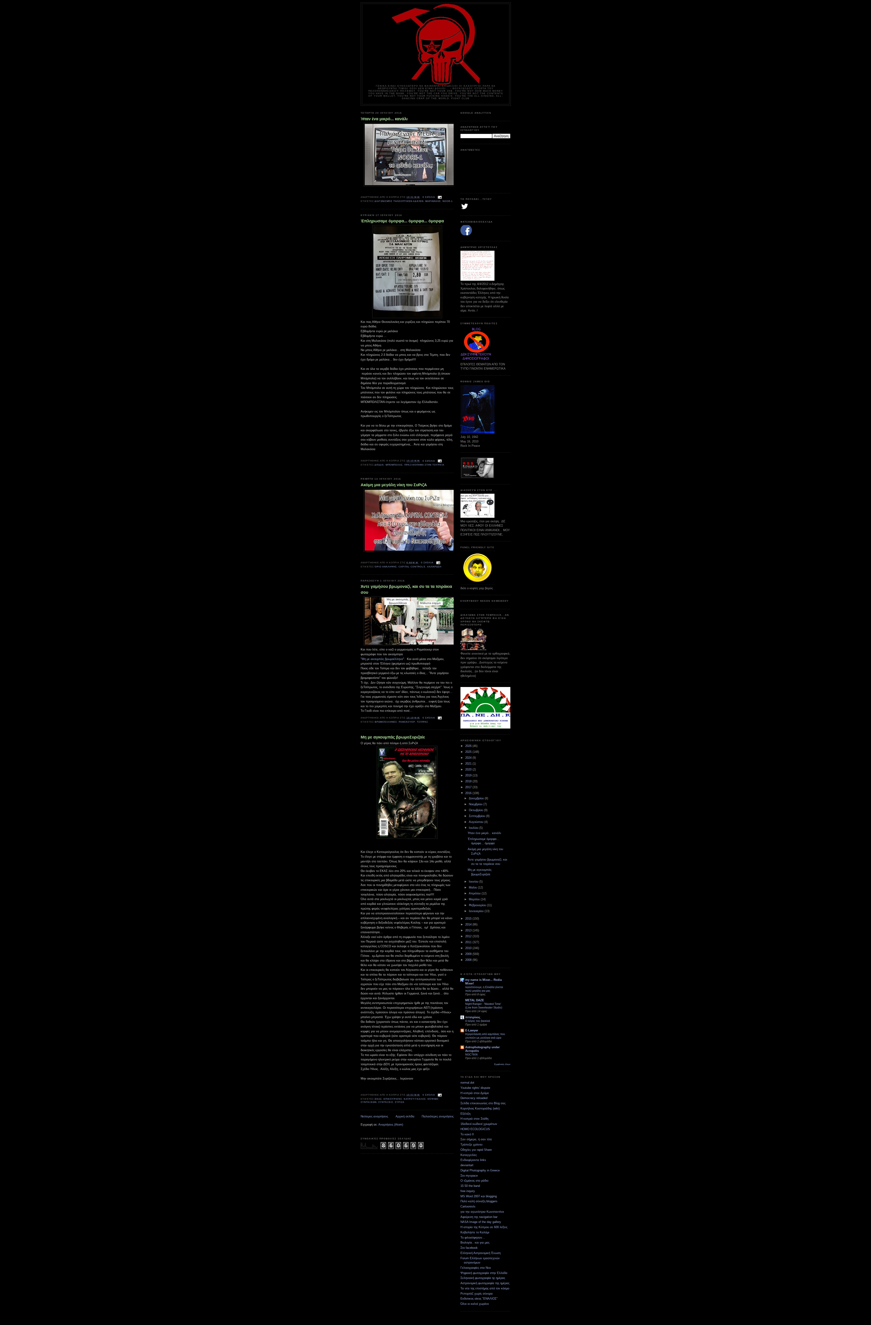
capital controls (412, 566)
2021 (468, 763)
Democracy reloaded (473, 1098)
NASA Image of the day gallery (480, 1222)
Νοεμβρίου (476, 804)
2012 (468, 936)
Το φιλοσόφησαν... (472, 1237)
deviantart (466, 1165)
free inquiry (467, 1191)
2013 (468, 930)
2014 (468, 924)
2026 (468, 746)
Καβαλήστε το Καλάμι (474, 1232)
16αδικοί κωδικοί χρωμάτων (478, 1124)
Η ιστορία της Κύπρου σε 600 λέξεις (483, 1227)
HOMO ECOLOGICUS (475, 1129)
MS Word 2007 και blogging (478, 1196)
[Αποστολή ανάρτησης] (439, 197)
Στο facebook (469, 1247)
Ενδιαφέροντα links (473, 1160)
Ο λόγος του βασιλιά (477, 1021)
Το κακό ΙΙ (467, 1134)
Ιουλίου (474, 827)
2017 (468, 787)
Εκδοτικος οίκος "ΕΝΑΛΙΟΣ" (479, 1298)
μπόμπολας (394, 465)
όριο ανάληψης (386, 566)
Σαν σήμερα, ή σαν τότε (476, 1139)
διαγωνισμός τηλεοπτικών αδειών (398, 201)
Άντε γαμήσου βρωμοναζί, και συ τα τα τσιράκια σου (406, 589)
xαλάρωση (434, 566)
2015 (468, 918)
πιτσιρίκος (472, 1017)
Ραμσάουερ (407, 722)
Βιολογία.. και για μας (474, 1242)
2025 (468, 751)
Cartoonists (467, 1206)
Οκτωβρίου (476, 810)
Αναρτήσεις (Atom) (390, 1124)
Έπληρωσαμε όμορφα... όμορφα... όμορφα (402, 221)
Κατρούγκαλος (415, 1099)
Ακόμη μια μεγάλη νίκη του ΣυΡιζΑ (394, 485)
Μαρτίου (475, 899)
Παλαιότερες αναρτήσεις (438, 1116)
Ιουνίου (474, 881)
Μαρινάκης (433, 201)
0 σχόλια (429, 197)
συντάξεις (385, 1102)
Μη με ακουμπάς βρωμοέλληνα (382, 659)
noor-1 (448, 201)
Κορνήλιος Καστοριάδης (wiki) (480, 1108)
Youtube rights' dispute (475, 1087)
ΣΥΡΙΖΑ (399, 1102)
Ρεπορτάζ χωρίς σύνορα (476, 1293)
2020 (468, 769)
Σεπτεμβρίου (477, 816)
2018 (468, 781)
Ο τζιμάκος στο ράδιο (474, 1180)
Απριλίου (475, 893)
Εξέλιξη (465, 1113)
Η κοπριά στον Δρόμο (474, 1093)
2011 (468, 942)
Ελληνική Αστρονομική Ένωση (480, 1253)
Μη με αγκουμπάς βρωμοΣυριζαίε (393, 737)
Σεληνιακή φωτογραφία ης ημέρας (482, 1278)
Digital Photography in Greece (480, 1170)
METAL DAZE (474, 1000)
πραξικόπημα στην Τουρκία (424, 465)
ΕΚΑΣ (378, 1099)
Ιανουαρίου (476, 911)
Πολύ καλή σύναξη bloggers (478, 1201)
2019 (468, 775)
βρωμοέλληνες (386, 722)
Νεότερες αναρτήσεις (374, 1116)
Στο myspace (469, 1175)
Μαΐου (473, 887)
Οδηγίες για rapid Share (476, 1149)
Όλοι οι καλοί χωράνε (474, 1303)
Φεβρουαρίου (478, 905)
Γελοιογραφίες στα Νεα (475, 1267)
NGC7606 (471, 1054)
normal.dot (467, 1082)
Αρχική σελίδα (405, 1116)
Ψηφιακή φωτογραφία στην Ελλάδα (483, 1273)
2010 (468, 948)
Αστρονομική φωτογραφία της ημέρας (484, 1283)
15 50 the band (470, 1186)
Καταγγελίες (468, 1155)
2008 (468, 960)
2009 (468, 954)
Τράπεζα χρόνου (471, 1144)
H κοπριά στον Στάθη (474, 1118)
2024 (468, 757)
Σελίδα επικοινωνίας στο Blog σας (483, 1103)
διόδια (379, 465)
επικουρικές (393, 1099)
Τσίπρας (422, 722)
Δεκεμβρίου (477, 798)
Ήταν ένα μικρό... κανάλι (384, 119)
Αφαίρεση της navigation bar (478, 1217)
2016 (468, 793)
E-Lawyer (471, 1030)
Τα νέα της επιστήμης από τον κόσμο (484, 1288)
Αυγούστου (476, 822)
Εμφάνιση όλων (502, 1064)
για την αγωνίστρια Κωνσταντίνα (482, 1211)
